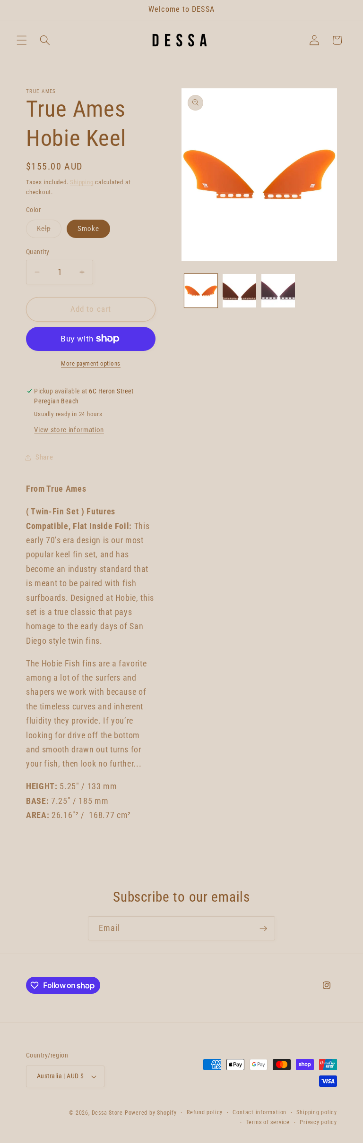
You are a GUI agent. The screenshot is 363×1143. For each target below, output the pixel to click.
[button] (21, 40)
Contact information (259, 1112)
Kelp (49, 231)
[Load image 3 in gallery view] (278, 290)
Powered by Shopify (151, 1112)
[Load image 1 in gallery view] (201, 290)
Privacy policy (318, 1122)
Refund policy (205, 1112)
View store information (69, 430)
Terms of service (268, 1122)
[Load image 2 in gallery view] (239, 290)
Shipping (81, 182)
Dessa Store (107, 1112)
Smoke (89, 228)
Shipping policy (316, 1112)
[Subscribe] (263, 928)
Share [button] (44, 457)
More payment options (91, 363)
